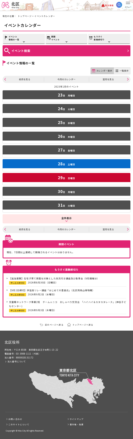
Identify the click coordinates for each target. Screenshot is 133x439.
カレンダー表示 (104, 70)
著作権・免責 (77, 424)
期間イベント (55, 38)
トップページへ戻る (83, 324)
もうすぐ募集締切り (99, 38)
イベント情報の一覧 (14, 38)
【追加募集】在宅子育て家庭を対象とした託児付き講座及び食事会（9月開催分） (54, 278)
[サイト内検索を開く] (119, 5)
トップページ (25, 16)
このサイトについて (18, 424)
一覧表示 (124, 70)
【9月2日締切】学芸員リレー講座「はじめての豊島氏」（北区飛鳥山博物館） (52, 290)
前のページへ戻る (54, 324)
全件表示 (66, 218)
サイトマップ (77, 419)
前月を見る (24, 79)
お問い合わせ (15, 419)
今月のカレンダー (66, 79)
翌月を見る (108, 79)
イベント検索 (21, 50)
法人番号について (16, 361)
